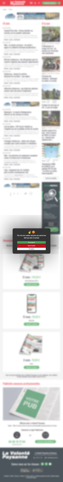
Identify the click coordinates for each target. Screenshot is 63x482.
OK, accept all (31, 242)
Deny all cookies (31, 246)
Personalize (31, 249)
